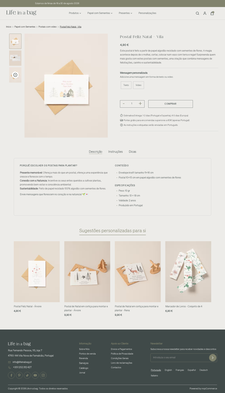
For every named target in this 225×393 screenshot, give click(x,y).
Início (8, 27)
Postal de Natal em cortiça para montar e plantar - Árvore (86, 308)
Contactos (116, 368)
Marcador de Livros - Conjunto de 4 (183, 306)
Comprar (170, 104)
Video (138, 85)
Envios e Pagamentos (121, 349)
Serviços (83, 363)
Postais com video (48, 27)
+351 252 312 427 (22, 367)
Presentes (124, 13)
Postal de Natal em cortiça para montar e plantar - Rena (136, 308)
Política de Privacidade (122, 354)
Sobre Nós (84, 349)
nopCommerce (209, 389)
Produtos (74, 13)
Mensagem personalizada (134, 73)
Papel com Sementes (98, 13)
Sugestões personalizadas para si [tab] (112, 231)
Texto (126, 85)
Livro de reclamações (121, 363)
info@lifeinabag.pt (22, 362)
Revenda (83, 358)
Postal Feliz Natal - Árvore (27, 306)
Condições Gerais (120, 358)
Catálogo (83, 368)
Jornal (82, 373)
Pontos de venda (87, 354)
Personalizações (147, 13)
